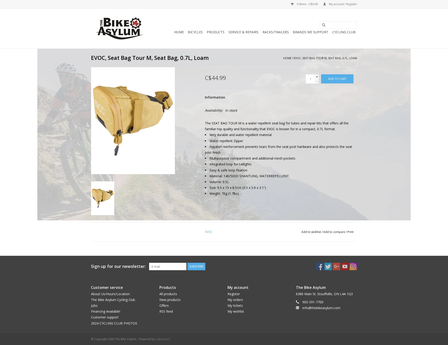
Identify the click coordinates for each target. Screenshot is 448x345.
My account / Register (342, 4)
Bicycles (195, 32)
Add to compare (334, 232)
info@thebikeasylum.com (321, 308)
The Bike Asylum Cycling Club (113, 299)
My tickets (235, 305)
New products (170, 299)
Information (215, 97)
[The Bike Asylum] (119, 28)
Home (179, 32)
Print (350, 232)
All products (168, 294)
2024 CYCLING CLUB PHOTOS (114, 323)
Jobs (94, 305)
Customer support (105, 317)
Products (215, 32)
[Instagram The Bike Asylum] (353, 266)
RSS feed (166, 311)
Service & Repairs (243, 32)
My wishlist (236, 311)
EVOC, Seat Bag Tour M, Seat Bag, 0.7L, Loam (325, 58)
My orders (235, 299)
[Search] (322, 25)
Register (234, 294)
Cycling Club (344, 32)
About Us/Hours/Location (110, 294)
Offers (164, 305)
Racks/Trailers (275, 32)
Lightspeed (162, 339)
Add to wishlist (311, 232)
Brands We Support (310, 32)
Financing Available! (105, 311)
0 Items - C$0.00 (307, 4)
